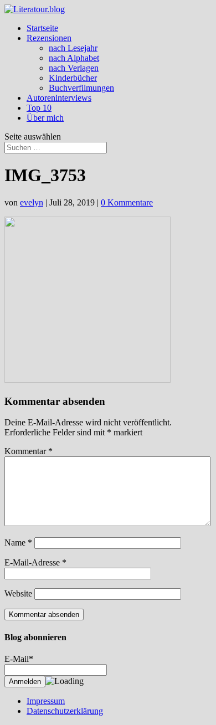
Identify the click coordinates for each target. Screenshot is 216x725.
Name (18, 542)
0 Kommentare (127, 202)
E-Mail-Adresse (35, 562)
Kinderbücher (73, 78)
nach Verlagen (74, 68)
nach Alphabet (74, 58)
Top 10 (39, 107)
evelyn (31, 202)
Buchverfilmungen (81, 87)
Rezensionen (49, 38)
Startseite (42, 28)
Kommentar (28, 451)
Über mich (45, 117)
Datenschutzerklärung (65, 711)
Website (18, 593)
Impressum (46, 701)
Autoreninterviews (59, 97)
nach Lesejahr (73, 48)
